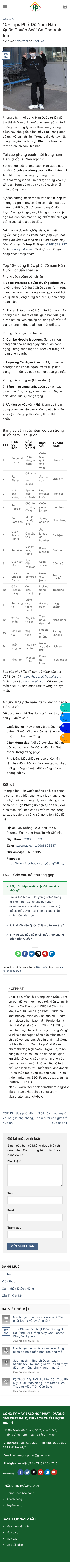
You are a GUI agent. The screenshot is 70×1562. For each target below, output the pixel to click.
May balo (12, 1532)
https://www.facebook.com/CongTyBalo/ (35, 863)
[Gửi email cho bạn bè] (38, 954)
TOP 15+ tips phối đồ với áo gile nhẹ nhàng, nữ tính (18, 1118)
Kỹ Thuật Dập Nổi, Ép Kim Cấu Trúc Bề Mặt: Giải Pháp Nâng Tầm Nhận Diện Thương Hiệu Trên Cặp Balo (40, 1383)
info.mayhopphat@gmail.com (40, 676)
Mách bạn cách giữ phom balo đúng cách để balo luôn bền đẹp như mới (38, 1350)
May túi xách (15, 1544)
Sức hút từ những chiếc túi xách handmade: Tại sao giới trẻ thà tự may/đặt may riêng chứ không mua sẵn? (40, 1364)
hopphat (38, 41)
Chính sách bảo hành (20, 1493)
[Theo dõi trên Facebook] (20, 1472)
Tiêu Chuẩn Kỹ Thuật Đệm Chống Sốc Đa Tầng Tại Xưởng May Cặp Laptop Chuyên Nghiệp (39, 1332)
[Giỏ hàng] (65, 6)
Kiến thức (9, 19)
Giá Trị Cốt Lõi (12, 1295)
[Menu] (5, 6)
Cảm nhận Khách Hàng (18, 1288)
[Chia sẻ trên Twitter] (32, 954)
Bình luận (14, 1161)
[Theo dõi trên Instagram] (27, 1472)
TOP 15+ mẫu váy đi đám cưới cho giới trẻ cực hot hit (52, 1118)
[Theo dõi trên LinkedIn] (47, 1472)
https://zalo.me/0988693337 (35, 845)
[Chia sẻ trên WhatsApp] (18, 954)
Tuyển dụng (14, 1505)
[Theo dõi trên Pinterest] (41, 1472)
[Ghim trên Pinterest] (45, 954)
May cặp (12, 1538)
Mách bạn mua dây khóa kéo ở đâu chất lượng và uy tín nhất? (38, 1318)
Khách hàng (14, 1499)
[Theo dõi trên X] (34, 1472)
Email (11, 1210)
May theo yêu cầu (18, 1526)
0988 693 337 (56, 244)
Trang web (14, 1227)
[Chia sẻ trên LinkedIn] (52, 954)
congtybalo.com (22, 249)
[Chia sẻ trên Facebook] (25, 954)
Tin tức (7, 1274)
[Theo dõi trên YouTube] (54, 1472)
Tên (10, 1193)
